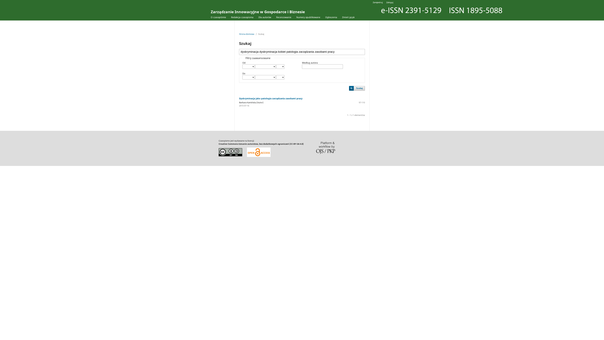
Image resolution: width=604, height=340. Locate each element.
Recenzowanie (283, 17)
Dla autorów (264, 17)
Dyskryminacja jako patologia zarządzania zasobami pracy (270, 98)
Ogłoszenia (331, 17)
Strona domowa (246, 34)
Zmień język (348, 17)
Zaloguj (389, 2)
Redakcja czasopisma (242, 17)
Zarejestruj (378, 2)
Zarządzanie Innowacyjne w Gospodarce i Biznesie (258, 11)
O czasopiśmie (218, 17)
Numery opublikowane (308, 17)
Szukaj (359, 88)
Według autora (310, 62)
